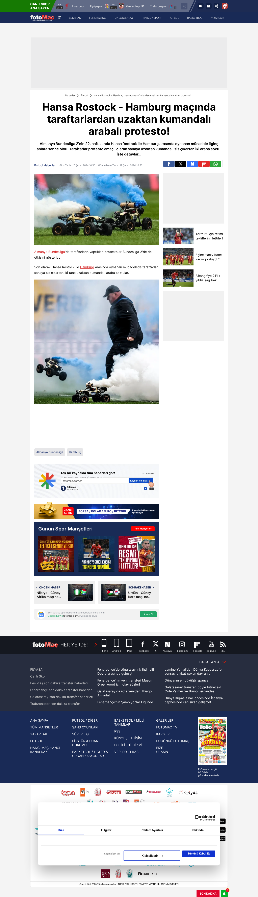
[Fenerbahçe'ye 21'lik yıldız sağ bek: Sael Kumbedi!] (96, 554)
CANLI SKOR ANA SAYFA (40, 6)
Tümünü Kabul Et (199, 853)
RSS (117, 731)
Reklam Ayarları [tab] (151, 830)
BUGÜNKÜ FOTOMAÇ (172, 741)
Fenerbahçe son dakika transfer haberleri (61, 690)
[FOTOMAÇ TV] (201, 6)
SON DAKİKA (208, 893)
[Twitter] (180, 164)
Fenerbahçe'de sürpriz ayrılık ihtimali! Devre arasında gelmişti (125, 671)
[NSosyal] (192, 164)
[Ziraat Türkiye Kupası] (225, 6)
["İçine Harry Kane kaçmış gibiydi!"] (178, 256)
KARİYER (163, 734)
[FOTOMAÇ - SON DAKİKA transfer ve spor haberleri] (42, 18)
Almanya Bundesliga (49, 252)
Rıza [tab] (61, 830)
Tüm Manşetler (143, 528)
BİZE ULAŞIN (162, 750)
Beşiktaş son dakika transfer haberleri (59, 683)
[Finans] (96, 511)
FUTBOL (36, 741)
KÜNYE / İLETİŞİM (128, 738)
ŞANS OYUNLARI (85, 727)
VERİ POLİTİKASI (126, 752)
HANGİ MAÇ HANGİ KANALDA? (45, 750)
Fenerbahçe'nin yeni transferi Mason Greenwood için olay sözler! (124, 682)
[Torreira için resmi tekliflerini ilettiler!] (178, 236)
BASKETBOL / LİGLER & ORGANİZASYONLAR (90, 754)
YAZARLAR (38, 734)
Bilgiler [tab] (106, 830)
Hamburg (87, 267)
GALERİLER (164, 720)
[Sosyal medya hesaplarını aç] (217, 6)
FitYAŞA (36, 669)
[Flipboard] (204, 164)
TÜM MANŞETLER (44, 727)
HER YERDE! (74, 645)
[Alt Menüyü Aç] (59, 17)
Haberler (70, 95)
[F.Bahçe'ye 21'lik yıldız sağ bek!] (178, 278)
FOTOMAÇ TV (166, 727)
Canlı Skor (38, 676)
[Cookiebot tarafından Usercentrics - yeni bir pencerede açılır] (197, 818)
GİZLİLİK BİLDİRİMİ (128, 745)
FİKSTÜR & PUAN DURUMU (85, 743)
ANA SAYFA (39, 720)
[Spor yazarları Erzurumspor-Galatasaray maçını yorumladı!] (56, 554)
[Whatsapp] (215, 164)
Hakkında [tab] (197, 830)
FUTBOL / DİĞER (85, 720)
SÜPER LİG (80, 734)
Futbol (84, 95)
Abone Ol (148, 614)
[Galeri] (209, 6)
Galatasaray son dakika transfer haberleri (61, 697)
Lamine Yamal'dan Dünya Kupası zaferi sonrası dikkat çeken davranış (194, 671)
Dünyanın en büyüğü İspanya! (187, 680)
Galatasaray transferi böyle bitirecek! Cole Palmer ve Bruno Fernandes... (193, 689)
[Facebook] (169, 164)
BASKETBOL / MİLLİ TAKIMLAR (129, 722)
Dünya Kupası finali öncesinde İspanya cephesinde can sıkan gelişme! (194, 700)
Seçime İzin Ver (112, 853)
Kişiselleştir (149, 855)
